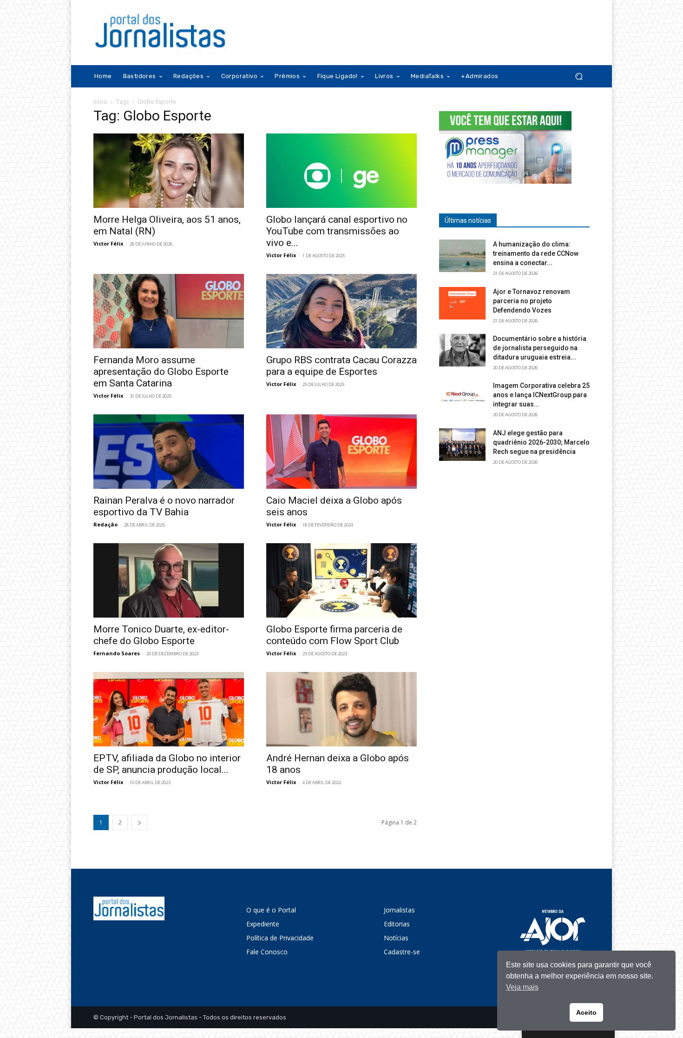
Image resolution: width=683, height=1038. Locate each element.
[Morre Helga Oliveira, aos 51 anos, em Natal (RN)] (168, 170)
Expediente (262, 923)
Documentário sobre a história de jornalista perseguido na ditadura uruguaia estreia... (539, 348)
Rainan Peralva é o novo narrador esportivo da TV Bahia (164, 506)
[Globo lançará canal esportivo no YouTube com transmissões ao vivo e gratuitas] (341, 170)
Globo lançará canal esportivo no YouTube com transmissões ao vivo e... (336, 231)
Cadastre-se (402, 951)
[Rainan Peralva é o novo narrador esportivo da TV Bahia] (168, 451)
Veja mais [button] (522, 987)
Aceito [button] (586, 1012)
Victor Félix (108, 243)
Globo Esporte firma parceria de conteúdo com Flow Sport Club (334, 635)
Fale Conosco (267, 951)
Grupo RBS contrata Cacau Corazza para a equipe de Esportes (341, 365)
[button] (579, 76)
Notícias (396, 937)
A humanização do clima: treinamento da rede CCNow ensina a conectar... (535, 253)
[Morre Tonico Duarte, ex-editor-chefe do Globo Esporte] (168, 580)
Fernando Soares (116, 653)
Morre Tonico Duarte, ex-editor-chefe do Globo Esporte (161, 635)
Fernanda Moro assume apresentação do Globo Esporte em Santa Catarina (161, 371)
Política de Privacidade (280, 937)
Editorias (397, 923)
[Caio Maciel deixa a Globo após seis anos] (341, 451)
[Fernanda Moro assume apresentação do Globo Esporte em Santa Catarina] (168, 311)
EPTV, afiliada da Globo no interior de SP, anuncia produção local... (167, 763)
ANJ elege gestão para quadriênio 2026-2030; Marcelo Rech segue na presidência (541, 442)
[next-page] (139, 822)
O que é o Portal (271, 909)
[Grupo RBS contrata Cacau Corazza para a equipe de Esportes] (341, 311)
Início (100, 102)
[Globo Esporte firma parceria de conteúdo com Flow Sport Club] (341, 580)
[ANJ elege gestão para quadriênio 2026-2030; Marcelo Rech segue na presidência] (462, 444)
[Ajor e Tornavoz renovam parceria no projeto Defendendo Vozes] (462, 303)
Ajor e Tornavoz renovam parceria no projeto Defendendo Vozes (531, 301)
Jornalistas (399, 909)
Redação (105, 524)
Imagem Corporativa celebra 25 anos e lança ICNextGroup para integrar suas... (541, 395)
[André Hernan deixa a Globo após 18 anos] (341, 709)
